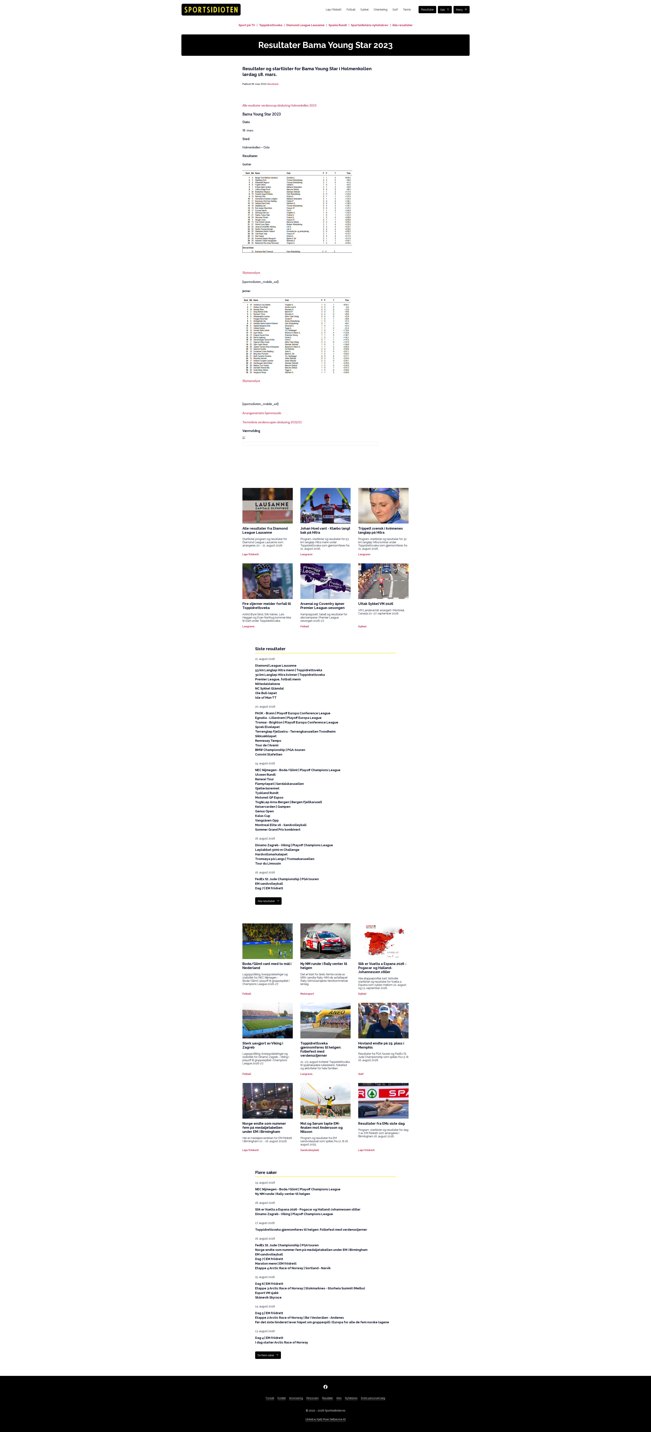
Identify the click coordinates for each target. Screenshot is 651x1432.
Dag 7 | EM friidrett (269, 888)
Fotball (351, 9)
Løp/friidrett (333, 9)
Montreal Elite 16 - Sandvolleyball (281, 825)
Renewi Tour (264, 779)
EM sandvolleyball (269, 883)
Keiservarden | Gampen (272, 806)
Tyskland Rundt (267, 793)
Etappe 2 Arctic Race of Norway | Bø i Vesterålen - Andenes (299, 1317)
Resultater (427, 9)
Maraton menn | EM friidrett (276, 1263)
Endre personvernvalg (373, 1398)
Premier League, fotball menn (278, 679)
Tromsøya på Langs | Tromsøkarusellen (284, 859)
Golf (395, 9)
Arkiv (339, 1398)
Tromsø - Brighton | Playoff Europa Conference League (296, 722)
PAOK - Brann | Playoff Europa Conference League (292, 713)
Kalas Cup (262, 816)
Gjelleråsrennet (267, 788)
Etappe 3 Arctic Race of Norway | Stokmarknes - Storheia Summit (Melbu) (310, 1288)
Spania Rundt (338, 25)
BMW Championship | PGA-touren (280, 750)
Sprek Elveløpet (267, 727)
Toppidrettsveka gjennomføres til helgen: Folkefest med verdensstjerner (311, 1229)
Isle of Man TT (266, 697)
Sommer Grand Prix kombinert (277, 829)
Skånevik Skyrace (268, 1297)
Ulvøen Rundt (265, 774)
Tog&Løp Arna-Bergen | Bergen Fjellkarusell (288, 802)
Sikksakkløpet (266, 736)
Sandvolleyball (309, 1150)
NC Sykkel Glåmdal (269, 688)
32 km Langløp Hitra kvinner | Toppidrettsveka (290, 674)
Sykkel (364, 9)
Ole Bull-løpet (266, 693)
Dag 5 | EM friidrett (269, 1313)
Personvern (312, 1398)
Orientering (380, 9)
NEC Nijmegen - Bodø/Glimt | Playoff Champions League (297, 770)
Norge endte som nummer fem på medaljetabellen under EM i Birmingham (311, 1250)
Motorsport (307, 993)
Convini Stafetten (268, 754)
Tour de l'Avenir (267, 745)
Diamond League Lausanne (305, 25)
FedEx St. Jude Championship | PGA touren (287, 879)
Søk (442, 9)
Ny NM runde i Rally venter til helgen (282, 1194)
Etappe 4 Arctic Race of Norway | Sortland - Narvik (293, 1268)
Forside (270, 1398)
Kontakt (282, 1398)
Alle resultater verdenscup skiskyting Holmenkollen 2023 (279, 105)
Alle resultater (402, 25)
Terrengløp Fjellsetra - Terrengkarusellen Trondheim (295, 731)
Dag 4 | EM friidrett (269, 1338)
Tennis (407, 9)
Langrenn (306, 554)
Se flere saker (266, 1355)
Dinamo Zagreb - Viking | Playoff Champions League (294, 845)
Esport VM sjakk (267, 1293)
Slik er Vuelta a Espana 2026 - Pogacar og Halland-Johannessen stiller (307, 1209)
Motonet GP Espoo (269, 797)
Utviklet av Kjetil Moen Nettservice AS (325, 1419)
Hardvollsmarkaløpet (271, 854)
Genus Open (264, 811)
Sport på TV (247, 25)
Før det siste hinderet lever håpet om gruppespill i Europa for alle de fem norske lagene (322, 1322)
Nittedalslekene (267, 684)
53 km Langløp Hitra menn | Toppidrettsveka (288, 670)
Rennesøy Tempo (268, 740)
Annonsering (296, 1398)
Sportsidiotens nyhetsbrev (369, 25)
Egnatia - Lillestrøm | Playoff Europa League (288, 718)
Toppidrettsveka (270, 25)
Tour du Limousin (268, 863)
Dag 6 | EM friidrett (269, 1283)
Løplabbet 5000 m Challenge (277, 850)
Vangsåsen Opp (267, 820)
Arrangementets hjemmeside (261, 413)
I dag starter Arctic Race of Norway (281, 1342)
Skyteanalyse (251, 273)
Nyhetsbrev (351, 1398)
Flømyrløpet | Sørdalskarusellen (279, 784)
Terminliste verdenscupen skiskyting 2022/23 (272, 422)
